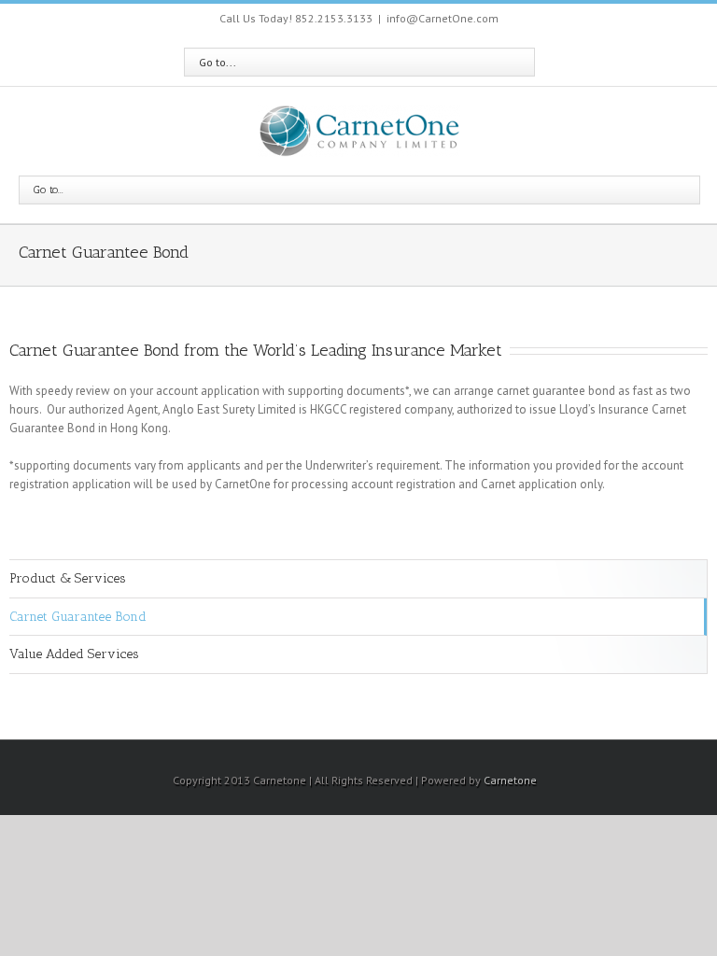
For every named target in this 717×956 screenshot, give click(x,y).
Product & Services (67, 578)
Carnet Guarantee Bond (78, 617)
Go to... (217, 62)
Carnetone (510, 780)
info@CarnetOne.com (443, 18)
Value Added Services (74, 654)
